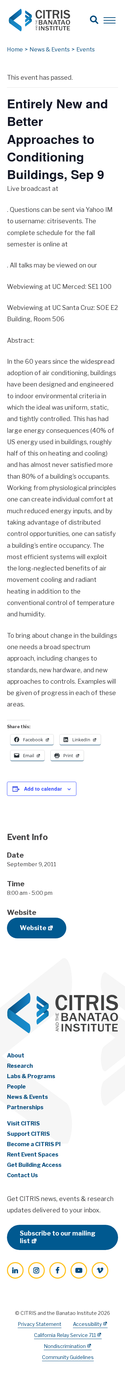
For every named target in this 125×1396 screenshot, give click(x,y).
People (16, 1086)
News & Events (27, 1097)
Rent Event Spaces (32, 1154)
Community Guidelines (68, 1357)
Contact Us (22, 1175)
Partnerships (25, 1107)
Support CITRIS (28, 1134)
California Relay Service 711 (65, 1335)
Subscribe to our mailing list (57, 1237)
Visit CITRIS (23, 1123)
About (15, 1055)
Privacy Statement (39, 1324)
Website (33, 927)
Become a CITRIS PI (34, 1144)
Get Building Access (34, 1165)
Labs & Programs (31, 1076)
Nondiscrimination (65, 1346)
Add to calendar (43, 788)
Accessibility (87, 1324)
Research (20, 1066)
